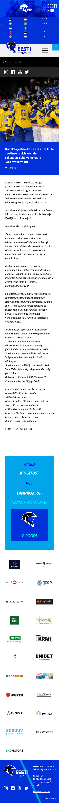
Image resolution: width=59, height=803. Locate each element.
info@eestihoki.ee (41, 791)
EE (56, 47)
